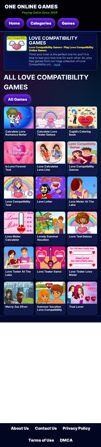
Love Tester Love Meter (80, 273)
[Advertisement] (50, 372)
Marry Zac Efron (16, 306)
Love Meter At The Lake (81, 203)
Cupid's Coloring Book (80, 133)
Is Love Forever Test (15, 168)
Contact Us (46, 428)
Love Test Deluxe (80, 236)
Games (68, 23)
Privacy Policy (76, 428)
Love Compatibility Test (17, 203)
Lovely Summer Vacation (47, 238)
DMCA (66, 440)
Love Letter (44, 201)
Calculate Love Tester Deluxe (47, 133)
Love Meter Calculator (13, 238)
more (57, 64)
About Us (20, 428)
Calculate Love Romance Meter (16, 133)
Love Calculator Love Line (47, 168)
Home (14, 23)
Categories (41, 23)
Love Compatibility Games (81, 168)
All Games (17, 99)
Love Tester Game (49, 271)
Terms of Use (41, 440)
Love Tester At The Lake (18, 273)
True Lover (76, 306)
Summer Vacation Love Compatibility (49, 308)
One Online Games (31, 7)
